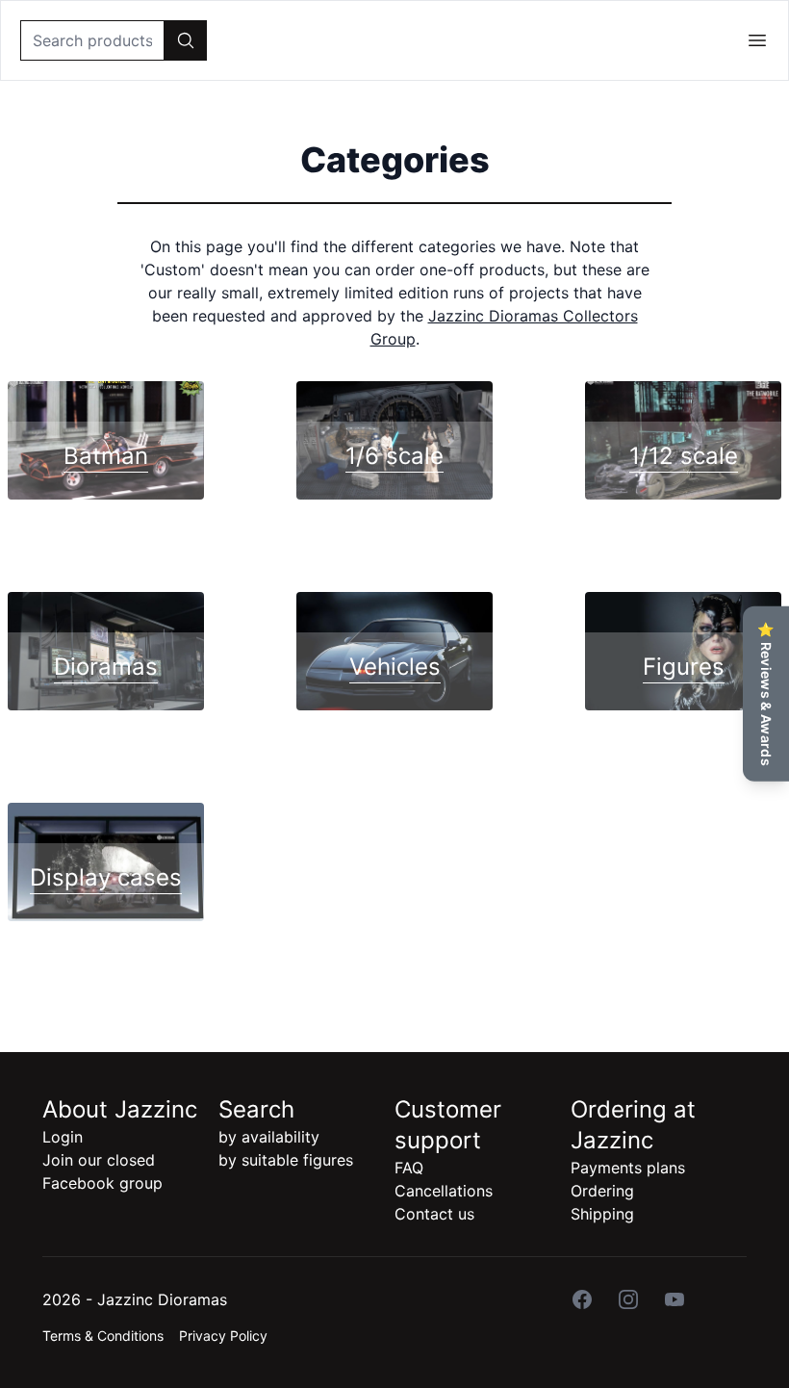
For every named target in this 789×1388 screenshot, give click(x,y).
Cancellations (443, 1190)
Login (62, 1136)
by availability (268, 1136)
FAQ (408, 1167)
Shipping (602, 1213)
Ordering (602, 1190)
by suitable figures (285, 1160)
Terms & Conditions (103, 1335)
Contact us (434, 1213)
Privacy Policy (223, 1335)
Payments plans (628, 1167)
